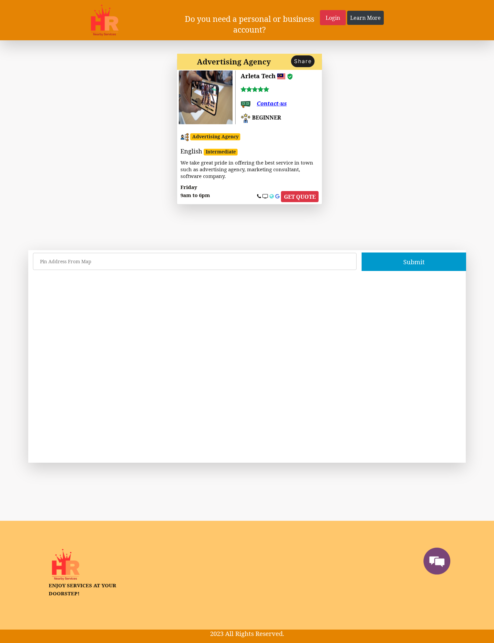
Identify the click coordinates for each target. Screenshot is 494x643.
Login (333, 17)
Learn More (365, 17)
